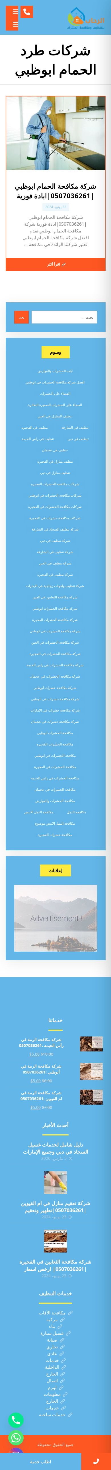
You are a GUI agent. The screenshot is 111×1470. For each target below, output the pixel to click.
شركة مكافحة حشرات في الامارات (55, 710)
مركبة (52, 1319)
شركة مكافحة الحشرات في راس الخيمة (54, 665)
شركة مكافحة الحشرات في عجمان (55, 676)
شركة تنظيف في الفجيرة (55, 574)
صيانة (52, 1340)
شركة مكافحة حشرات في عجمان (55, 721)
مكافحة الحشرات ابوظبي (55, 732)
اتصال (52, 1381)
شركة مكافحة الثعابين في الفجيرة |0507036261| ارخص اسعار (55, 1265)
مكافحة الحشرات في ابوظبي (55, 755)
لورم (52, 1387)
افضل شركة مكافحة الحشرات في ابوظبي (55, 382)
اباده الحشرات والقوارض (55, 370)
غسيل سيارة (52, 1333)
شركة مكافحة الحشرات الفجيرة (55, 619)
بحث (21, 317)
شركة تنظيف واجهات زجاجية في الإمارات (55, 585)
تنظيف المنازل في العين (55, 416)
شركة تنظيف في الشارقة (55, 551)
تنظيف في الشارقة (75, 427)
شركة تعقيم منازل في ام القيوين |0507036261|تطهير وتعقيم (55, 1206)
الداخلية (52, 1367)
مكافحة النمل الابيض (38, 812)
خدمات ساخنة (52, 1414)
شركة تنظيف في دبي (55, 540)
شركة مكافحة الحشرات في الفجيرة (55, 653)
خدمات (52, 1360)
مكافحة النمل (76, 812)
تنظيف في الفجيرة (34, 427)
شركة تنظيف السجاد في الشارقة (55, 529)
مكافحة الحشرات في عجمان (54, 789)
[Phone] (16, 1420)
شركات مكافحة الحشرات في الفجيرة (55, 506)
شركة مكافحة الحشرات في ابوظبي (55, 631)
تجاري (52, 1347)
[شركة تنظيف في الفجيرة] (86, 17)
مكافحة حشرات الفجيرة (55, 834)
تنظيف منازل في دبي (55, 472)
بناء (52, 1326)
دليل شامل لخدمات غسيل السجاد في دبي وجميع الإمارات (55, 1148)
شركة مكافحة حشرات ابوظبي (55, 687)
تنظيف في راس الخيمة (38, 438)
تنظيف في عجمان (55, 450)
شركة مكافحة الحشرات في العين (55, 642)
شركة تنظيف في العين (55, 563)
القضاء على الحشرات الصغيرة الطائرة (55, 404)
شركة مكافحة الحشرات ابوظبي (54, 608)
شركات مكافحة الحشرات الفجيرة (55, 484)
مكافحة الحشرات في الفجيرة (55, 766)
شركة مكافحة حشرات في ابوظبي (55, 699)
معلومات (52, 1394)
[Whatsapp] (16, 1437)
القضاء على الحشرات (55, 393)
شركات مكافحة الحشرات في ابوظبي (54, 495)
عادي (52, 1353)
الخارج (52, 1374)
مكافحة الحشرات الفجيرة (55, 744)
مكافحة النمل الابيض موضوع (55, 823)
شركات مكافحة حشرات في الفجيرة (55, 518)
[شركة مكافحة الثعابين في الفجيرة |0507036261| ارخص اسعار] (55, 1241)
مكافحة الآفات (52, 1313)
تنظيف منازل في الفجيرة (55, 461)
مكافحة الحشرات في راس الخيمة (55, 778)
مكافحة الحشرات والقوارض (55, 800)
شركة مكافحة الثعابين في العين (55, 597)
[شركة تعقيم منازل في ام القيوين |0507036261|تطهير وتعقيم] (55, 1182)
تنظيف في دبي (78, 438)
